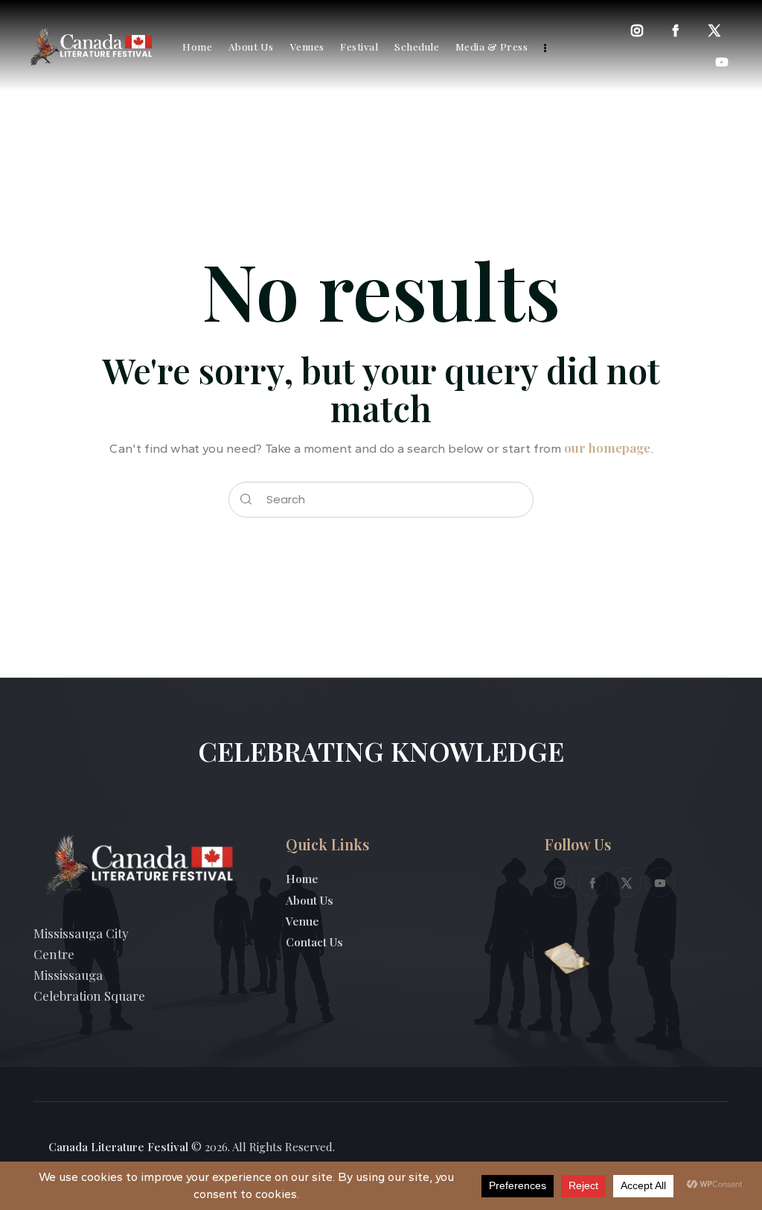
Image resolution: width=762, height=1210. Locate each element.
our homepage (607, 447)
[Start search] (245, 500)
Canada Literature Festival (118, 1146)
